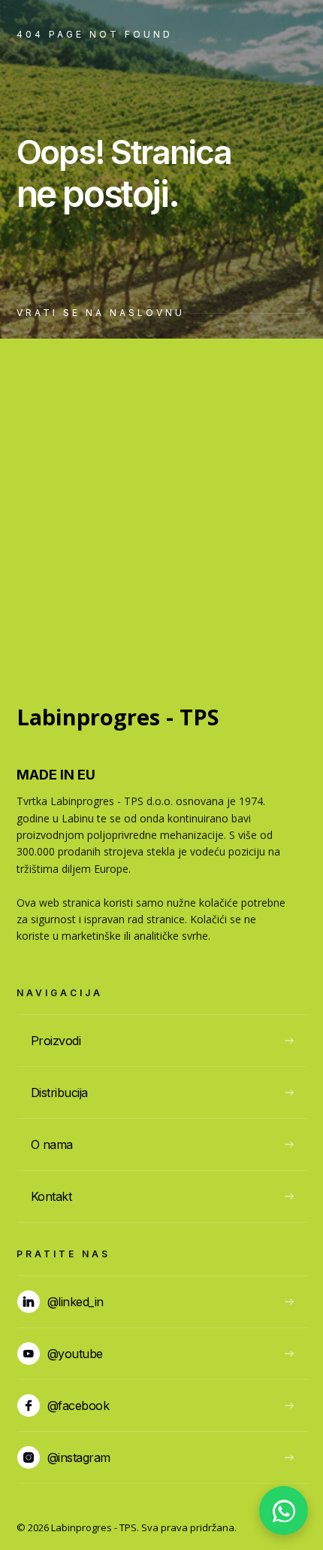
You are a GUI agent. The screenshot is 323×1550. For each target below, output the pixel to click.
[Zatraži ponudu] (283, 1510)
